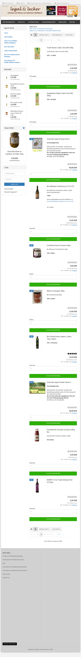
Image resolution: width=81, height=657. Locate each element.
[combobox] (44, 35)
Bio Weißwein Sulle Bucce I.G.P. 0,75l (60, 186)
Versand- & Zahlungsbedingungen (13, 556)
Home (6, 33)
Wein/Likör (62, 22)
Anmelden (14, 184)
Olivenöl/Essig (33, 22)
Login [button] (14, 6)
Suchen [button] (6, 6)
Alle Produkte (8, 37)
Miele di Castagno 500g (55, 291)
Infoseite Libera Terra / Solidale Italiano (40, 3)
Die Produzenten (9, 3)
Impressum (6, 577)
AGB (4, 563)
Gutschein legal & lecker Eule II (58, 139)
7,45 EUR (14, 158)
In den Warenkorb (53, 87)
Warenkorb (21, 3)
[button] (31, 35)
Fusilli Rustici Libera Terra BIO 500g (60, 48)
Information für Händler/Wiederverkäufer (15, 567)
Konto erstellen (8, 189)
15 (58, 40)
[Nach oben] (75, 653)
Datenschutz (6, 574)
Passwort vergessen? (10, 192)
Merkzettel (24, 6)
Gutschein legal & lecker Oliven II (59, 382)
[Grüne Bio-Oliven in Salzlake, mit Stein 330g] (14, 140)
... (54, 40)
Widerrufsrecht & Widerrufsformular (13, 559)
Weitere (72, 22)
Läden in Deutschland (62, 3)
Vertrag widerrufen (9, 644)
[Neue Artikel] (24, 128)
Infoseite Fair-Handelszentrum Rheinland (15, 570)
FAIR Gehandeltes (9, 22)
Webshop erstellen (33, 649)
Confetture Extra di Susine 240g (58, 245)
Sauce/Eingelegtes (48, 22)
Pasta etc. (21, 22)
